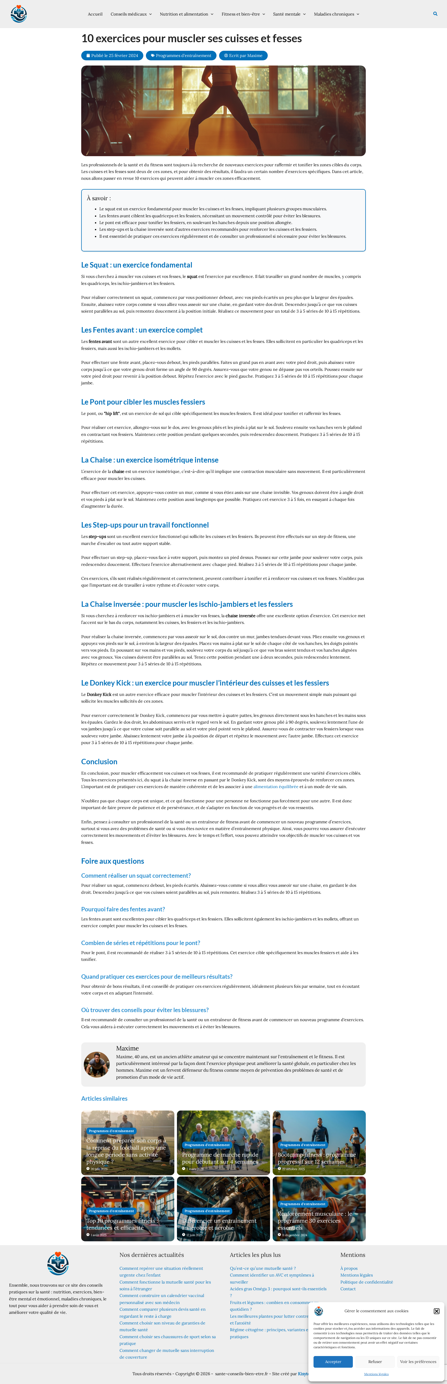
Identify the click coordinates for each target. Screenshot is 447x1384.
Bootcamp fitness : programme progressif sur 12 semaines (317, 1158)
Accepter (333, 1361)
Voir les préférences (418, 1361)
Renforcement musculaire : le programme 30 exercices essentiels (315, 1220)
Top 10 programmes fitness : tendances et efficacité (122, 1224)
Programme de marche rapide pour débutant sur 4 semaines (220, 1158)
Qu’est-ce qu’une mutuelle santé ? (263, 1268)
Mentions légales (376, 1374)
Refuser (375, 1361)
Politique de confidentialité (366, 1282)
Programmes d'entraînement (183, 55)
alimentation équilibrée (276, 786)
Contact (348, 1288)
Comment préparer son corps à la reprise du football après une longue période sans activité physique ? (126, 1151)
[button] (436, 1311)
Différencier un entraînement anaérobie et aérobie (219, 1224)
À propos (348, 1268)
